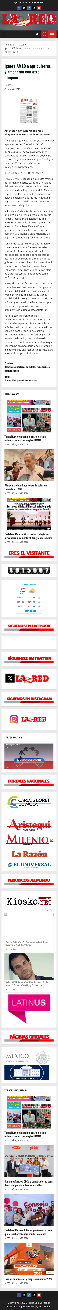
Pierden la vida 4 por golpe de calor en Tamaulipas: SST (25, 487)
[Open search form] (37, 34)
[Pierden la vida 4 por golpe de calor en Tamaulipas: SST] (29, 465)
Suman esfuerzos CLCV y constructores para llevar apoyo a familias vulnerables (28, 1183)
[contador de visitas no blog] (29, 570)
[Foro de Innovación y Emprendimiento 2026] (29, 1259)
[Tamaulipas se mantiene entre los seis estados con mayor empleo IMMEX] (29, 416)
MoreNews (29, 1306)
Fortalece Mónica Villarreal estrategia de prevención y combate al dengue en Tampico (28, 536)
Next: (20, 378)
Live (52, 34)
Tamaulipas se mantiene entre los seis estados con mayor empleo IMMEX (25, 438)
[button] (4, 34)
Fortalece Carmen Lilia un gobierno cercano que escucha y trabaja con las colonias (28, 1232)
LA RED (7, 85)
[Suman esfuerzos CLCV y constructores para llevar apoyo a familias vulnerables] (29, 1161)
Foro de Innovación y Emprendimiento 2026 (28, 1279)
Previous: (27, 366)
